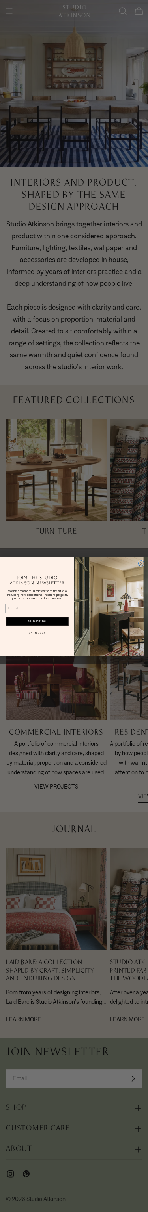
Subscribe (37, 621)
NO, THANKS (37, 633)
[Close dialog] (141, 563)
